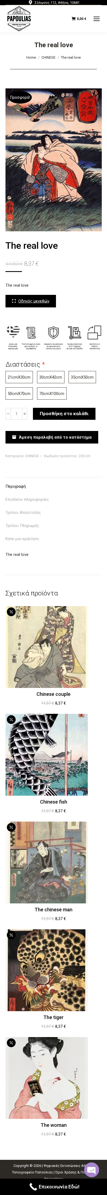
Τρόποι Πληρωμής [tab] (22, 525)
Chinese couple (53, 694)
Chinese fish (53, 802)
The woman (54, 1125)
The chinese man (53, 909)
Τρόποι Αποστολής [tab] (23, 512)
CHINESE (32, 456)
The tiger (53, 1017)
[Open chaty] (91, 1167)
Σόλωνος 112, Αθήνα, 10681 (57, 3)
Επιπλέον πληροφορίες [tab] (27, 499)
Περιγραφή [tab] (15, 486)
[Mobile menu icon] (97, 19)
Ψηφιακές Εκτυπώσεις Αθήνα (68, 1166)
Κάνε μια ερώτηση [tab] (22, 538)
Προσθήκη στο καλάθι (64, 413)
